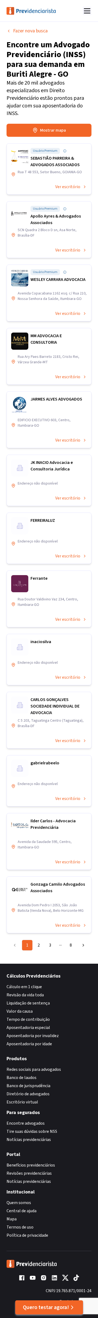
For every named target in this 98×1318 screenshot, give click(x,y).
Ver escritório (67, 187)
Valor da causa (20, 1011)
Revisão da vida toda (25, 995)
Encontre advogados (26, 1123)
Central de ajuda (21, 1210)
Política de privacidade (27, 1235)
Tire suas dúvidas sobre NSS (32, 1131)
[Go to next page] (82, 945)
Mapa (12, 1219)
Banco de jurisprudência (28, 1085)
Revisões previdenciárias (29, 1173)
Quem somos (19, 1202)
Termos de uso (20, 1227)
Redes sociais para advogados (34, 1069)
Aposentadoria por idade (29, 1043)
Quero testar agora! (46, 1307)
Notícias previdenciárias (29, 1139)
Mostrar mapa (53, 130)
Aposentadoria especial (28, 1027)
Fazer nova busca (30, 30)
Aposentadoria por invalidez (33, 1035)
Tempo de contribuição (28, 1019)
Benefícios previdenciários (31, 1165)
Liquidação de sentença (28, 1003)
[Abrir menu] (87, 11)
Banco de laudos (21, 1077)
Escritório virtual (22, 1102)
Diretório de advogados (28, 1093)
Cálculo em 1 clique (24, 986)
